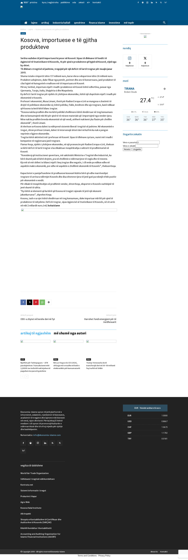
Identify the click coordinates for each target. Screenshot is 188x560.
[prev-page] (22, 376)
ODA (74, 2)
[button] (164, 23)
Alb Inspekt (26, 514)
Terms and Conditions (87, 555)
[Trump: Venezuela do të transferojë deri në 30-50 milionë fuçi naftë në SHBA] (101, 350)
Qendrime (79, 22)
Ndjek (129, 57)
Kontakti (97, 2)
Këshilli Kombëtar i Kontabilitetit (36, 528)
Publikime (65, 2)
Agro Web (25, 502)
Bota (55, 359)
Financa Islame (97, 22)
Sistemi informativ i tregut (33, 490)
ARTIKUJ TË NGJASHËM (36, 333)
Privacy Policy (104, 555)
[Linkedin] (152, 2)
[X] (161, 2)
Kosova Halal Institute (31, 508)
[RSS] (156, 2)
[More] (49, 302)
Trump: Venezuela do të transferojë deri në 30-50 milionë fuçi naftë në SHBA (100, 365)
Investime (114, 22)
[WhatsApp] (42, 302)
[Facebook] (138, 2)
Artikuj (45, 22)
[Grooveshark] (143, 2)
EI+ (88, 2)
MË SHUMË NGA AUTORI (70, 333)
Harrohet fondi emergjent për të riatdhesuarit (100, 320)
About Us (154, 552)
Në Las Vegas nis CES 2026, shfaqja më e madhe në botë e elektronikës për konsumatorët (66, 365)
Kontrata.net (27, 485)
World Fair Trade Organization (35, 473)
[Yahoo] (165, 2)
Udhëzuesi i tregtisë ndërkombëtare (38, 479)
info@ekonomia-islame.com (47, 435)
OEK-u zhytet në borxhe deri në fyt (38, 319)
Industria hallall (61, 22)
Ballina (23, 29)
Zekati (81, 2)
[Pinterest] (36, 302)
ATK (22, 359)
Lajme (34, 22)
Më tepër (129, 22)
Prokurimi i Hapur (29, 496)
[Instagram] (147, 2)
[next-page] (26, 376)
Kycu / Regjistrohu (50, 2)
